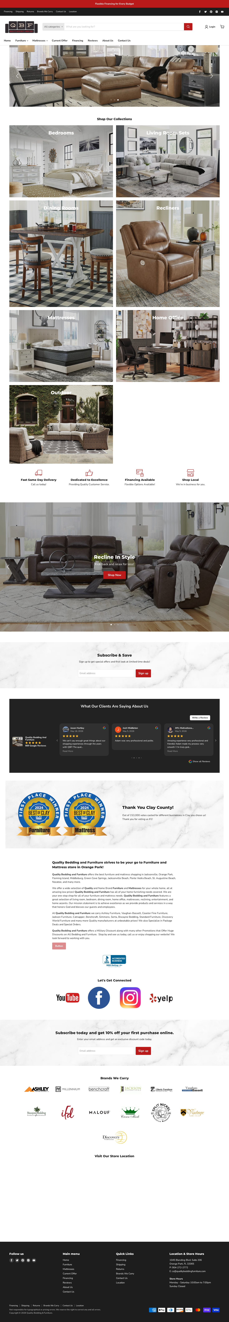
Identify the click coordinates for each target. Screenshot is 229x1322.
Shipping (20, 11)
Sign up (143, 673)
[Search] (188, 26)
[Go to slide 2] (136, 757)
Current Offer (59, 40)
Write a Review (200, 717)
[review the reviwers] (104, 728)
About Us (107, 40)
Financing (8, 11)
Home (7, 40)
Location (73, 11)
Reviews (93, 40)
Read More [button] (68, 751)
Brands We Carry (45, 11)
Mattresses (39, 40)
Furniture (20, 40)
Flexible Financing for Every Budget (114, 3)
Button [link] (59, 946)
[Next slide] (211, 76)
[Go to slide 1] (134, 757)
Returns (30, 11)
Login (212, 26)
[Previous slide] (18, 76)
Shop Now (114, 580)
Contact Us (61, 11)
